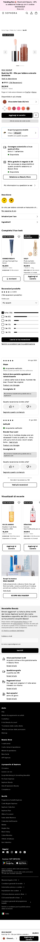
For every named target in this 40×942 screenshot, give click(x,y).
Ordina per (5, 299)
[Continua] (35, 52)
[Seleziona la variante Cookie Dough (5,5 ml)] (9, 108)
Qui (3, 872)
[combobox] (20, 303)
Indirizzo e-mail (7, 636)
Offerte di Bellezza (7, 870)
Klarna (34, 92)
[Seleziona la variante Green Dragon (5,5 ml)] (5, 108)
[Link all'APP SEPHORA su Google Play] (8, 863)
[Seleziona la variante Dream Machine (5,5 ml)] (14, 108)
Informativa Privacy (21, 622)
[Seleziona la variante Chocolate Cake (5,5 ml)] (28, 108)
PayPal (27, 92)
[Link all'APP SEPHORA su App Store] (21, 863)
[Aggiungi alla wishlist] (18, 236)
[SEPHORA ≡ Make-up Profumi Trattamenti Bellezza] (11, 13)
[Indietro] (5, 52)
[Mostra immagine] (19, 50)
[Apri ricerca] (26, 13)
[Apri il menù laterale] (3, 13)
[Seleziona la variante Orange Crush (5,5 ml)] (23, 108)
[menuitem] (31, 13)
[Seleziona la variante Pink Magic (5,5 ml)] (19, 108)
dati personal (18, 624)
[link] (20, 339)
